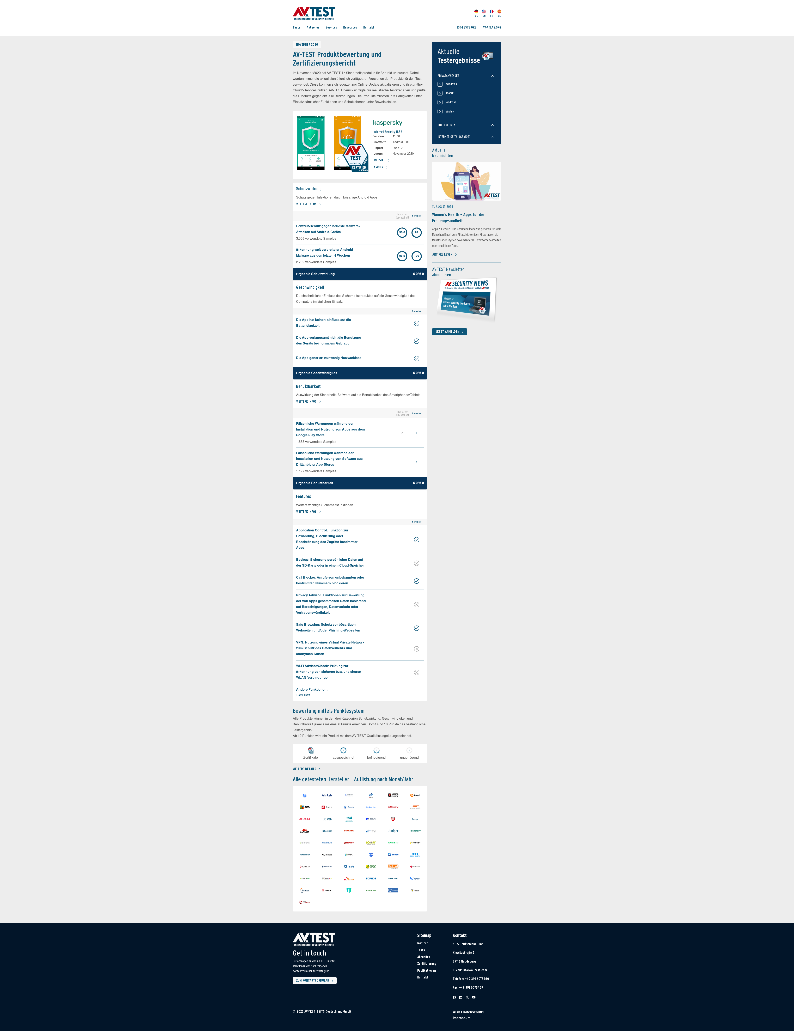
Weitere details (304, 769)
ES (499, 15)
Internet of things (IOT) (454, 137)
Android (451, 102)
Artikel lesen (442, 254)
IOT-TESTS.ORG (466, 27)
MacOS (450, 93)
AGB (456, 1012)
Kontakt (368, 27)
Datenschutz (473, 1012)
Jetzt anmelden (447, 332)
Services (331, 27)
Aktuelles (313, 27)
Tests (296, 27)
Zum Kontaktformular (312, 980)
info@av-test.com (475, 970)
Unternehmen (447, 125)
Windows (451, 84)
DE (476, 15)
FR (491, 15)
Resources (350, 27)
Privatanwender (448, 76)
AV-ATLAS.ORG (492, 27)
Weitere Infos (306, 204)
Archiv (378, 167)
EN (484, 15)
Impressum (461, 1018)
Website (379, 160)
